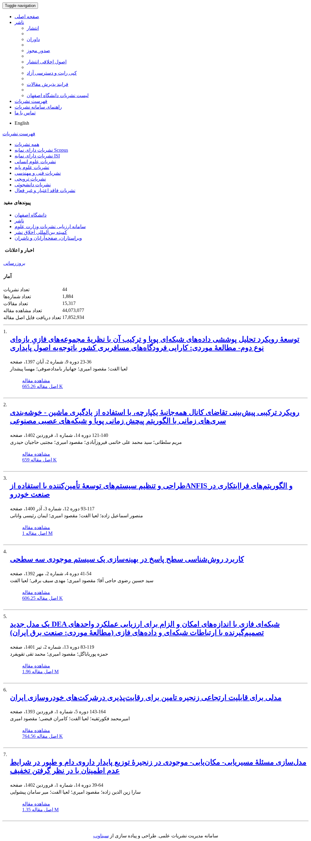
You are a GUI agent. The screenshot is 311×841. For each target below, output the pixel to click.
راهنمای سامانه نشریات (38, 107)
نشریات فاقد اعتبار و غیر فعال (45, 190)
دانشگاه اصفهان (30, 215)
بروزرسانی (14, 263)
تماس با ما (25, 112)
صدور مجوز (38, 50)
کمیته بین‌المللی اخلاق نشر (41, 232)
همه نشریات (27, 144)
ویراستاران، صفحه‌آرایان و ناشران (48, 238)
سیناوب (101, 835)
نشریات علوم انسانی (35, 161)
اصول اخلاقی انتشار (47, 61)
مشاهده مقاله (36, 380)
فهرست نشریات (31, 101)
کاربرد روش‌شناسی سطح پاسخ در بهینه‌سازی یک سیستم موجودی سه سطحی (127, 559)
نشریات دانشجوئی (33, 184)
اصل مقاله (42, 386)
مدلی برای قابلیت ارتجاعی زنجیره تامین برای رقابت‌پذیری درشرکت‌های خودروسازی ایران (146, 697)
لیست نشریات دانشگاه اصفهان (58, 95)
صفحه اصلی (27, 16)
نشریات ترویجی (30, 178)
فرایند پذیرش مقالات (47, 84)
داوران (33, 39)
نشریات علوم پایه (32, 167)
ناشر (19, 22)
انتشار (33, 28)
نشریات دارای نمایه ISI (37, 155)
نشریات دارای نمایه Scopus (41, 150)
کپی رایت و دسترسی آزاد (52, 73)
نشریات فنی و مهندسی (38, 173)
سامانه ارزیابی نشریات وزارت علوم (50, 226)
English (22, 123)
